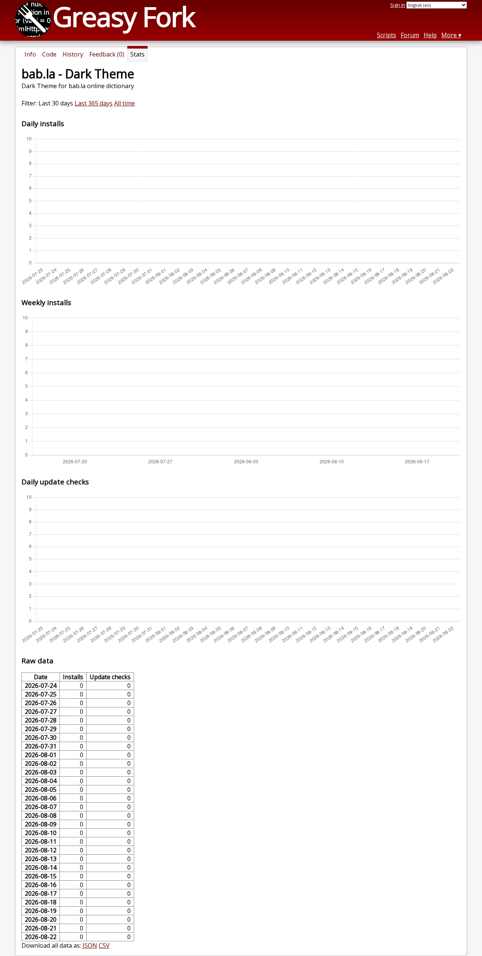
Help (430, 35)
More (449, 35)
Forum (410, 35)
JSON (89, 945)
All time (124, 103)
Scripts (386, 35)
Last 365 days (94, 103)
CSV (104, 945)
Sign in (397, 5)
